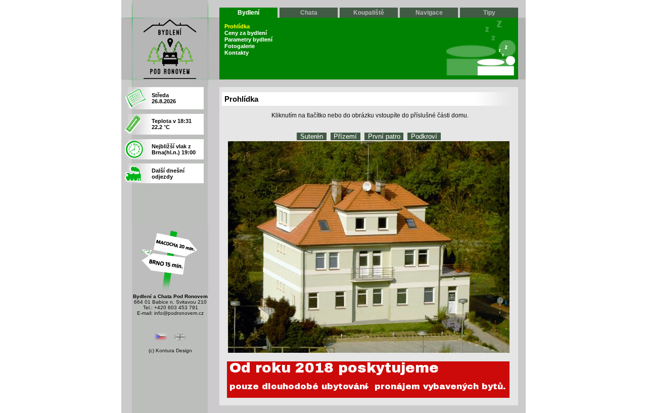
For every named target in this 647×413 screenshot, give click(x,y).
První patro (384, 136)
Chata (308, 12)
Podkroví (424, 136)
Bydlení (248, 12)
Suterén (311, 136)
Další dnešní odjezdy (168, 174)
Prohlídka (237, 26)
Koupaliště (368, 12)
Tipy (489, 12)
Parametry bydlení (248, 39)
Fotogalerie (239, 46)
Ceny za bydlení (245, 33)
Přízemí (345, 136)
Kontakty (236, 53)
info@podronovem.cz (179, 313)
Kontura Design (174, 350)
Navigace (429, 12)
